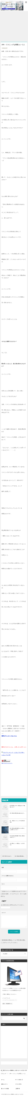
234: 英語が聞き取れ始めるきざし (17, 813)
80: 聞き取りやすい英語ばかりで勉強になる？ (17, 806)
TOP (15, 1070)
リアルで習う (18, 1084)
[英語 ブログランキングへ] (6, 760)
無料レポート (4, 1084)
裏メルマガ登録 (5, 1088)
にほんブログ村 (6, 755)
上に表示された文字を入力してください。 (13, 905)
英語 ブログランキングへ (7, 763)
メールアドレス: (6, 998)
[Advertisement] (14, 26)
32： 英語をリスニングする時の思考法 (17, 821)
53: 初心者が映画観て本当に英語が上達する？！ (17, 836)
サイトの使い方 (19, 1079)
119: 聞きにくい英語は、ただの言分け (17, 844)
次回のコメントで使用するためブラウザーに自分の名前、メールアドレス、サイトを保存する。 (13, 894)
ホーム (2, 1079)
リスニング (4, 48)
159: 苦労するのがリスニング (8, 856)
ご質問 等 (17, 1088)
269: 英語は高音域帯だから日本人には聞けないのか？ (17, 829)
